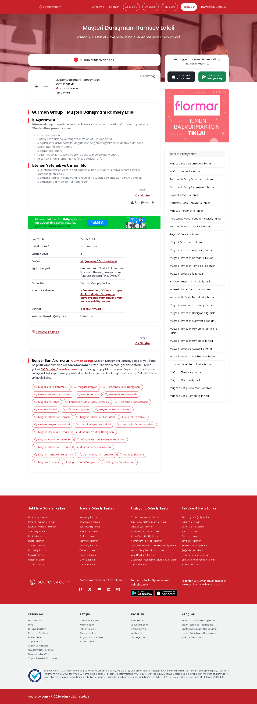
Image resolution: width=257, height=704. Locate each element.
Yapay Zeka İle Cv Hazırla (42, 658)
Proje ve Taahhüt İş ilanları (195, 555)
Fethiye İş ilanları (88, 545)
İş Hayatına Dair (37, 629)
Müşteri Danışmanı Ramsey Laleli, (97, 296)
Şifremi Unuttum (88, 633)
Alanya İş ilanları (88, 517)
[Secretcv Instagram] (118, 589)
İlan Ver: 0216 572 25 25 (213, 7)
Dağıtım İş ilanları (191, 521)
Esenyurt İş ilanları (89, 540)
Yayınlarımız (35, 641)
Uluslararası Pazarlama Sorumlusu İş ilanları (154, 559)
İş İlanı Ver (189, 7)
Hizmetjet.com (139, 637)
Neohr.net (136, 633)
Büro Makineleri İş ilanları (194, 545)
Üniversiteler (35, 637)
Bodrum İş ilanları (89, 531)
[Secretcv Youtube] (99, 589)
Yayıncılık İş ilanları (191, 540)
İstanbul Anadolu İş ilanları (42, 526)
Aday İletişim (87, 624)
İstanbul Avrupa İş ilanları (41, 521)
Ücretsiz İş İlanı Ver (38, 654)
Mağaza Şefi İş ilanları (142, 526)
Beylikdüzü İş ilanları (90, 526)
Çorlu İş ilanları (87, 536)
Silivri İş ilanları (87, 559)
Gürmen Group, (90, 290)
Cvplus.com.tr (138, 629)
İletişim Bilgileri (88, 629)
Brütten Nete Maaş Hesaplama (199, 629)
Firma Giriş (170, 7)
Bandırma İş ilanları (90, 521)
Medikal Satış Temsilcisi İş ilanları (148, 550)
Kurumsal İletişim (89, 620)
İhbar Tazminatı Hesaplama (197, 624)
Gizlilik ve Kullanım (38, 645)
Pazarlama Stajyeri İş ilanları (145, 531)
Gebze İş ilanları (88, 550)
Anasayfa (98, 7)
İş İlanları (114, 7)
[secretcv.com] (50, 7)
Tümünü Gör (35, 564)
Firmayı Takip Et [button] (47, 332)
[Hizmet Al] (94, 222)
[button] (142, 195)
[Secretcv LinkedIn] (108, 589)
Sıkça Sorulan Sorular (92, 637)
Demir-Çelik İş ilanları (193, 526)
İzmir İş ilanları (35, 536)
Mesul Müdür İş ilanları (142, 555)
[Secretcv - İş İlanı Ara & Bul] (142, 593)
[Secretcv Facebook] (80, 589)
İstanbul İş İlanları (121, 37)
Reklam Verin (87, 641)
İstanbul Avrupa (90, 309)
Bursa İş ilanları (36, 540)
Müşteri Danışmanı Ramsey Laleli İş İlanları (101, 299)
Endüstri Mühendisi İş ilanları (145, 517)
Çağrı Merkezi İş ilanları (193, 550)
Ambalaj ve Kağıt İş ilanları (195, 517)
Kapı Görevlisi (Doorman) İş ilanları (149, 521)
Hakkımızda (35, 620)
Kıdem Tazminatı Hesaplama (198, 620)
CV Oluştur (150, 7)
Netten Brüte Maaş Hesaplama (199, 633)
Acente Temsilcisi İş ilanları (145, 536)
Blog (30, 624)
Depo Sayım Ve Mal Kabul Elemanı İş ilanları (153, 545)
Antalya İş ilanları (37, 545)
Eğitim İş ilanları (190, 531)
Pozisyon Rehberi (38, 633)
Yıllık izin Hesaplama (193, 637)
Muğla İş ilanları (36, 555)
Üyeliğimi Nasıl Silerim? (41, 650)
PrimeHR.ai (137, 620)
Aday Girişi (131, 7)
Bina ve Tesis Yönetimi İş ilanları (198, 559)
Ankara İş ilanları (36, 531)
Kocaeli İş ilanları (37, 550)
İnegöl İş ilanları (88, 555)
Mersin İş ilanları (36, 559)
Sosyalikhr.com (139, 624)
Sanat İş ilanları (190, 536)
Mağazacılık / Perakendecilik (98, 261)
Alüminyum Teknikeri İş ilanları (146, 540)
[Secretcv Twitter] (89, 589)
